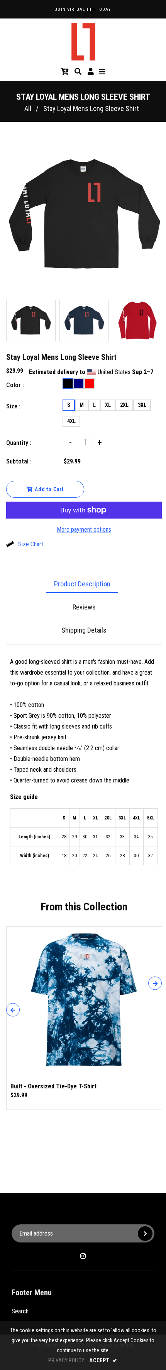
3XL (142, 405)
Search (20, 1311)
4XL (71, 421)
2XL (124, 405)
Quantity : (18, 443)
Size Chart (30, 544)
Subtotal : (19, 461)
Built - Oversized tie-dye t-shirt (53, 1086)
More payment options (84, 529)
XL (108, 405)
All (27, 108)
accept (103, 1360)
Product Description (82, 584)
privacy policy (66, 1360)
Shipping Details (84, 630)
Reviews (84, 607)
